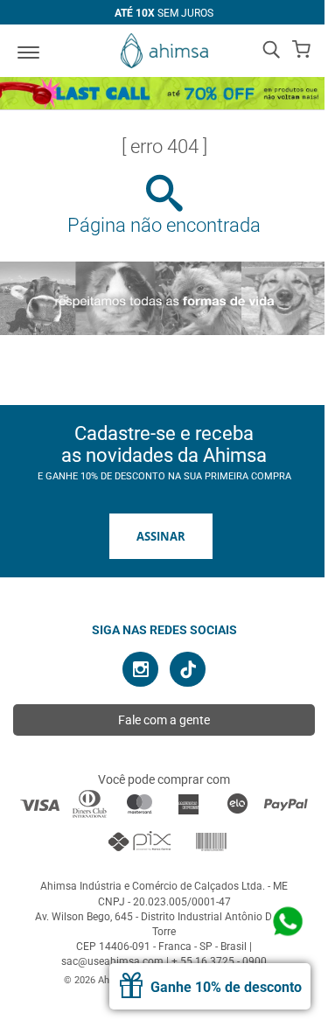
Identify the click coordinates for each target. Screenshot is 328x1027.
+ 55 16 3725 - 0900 (219, 961)
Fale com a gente (164, 720)
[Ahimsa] (164, 50)
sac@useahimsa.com (112, 961)
